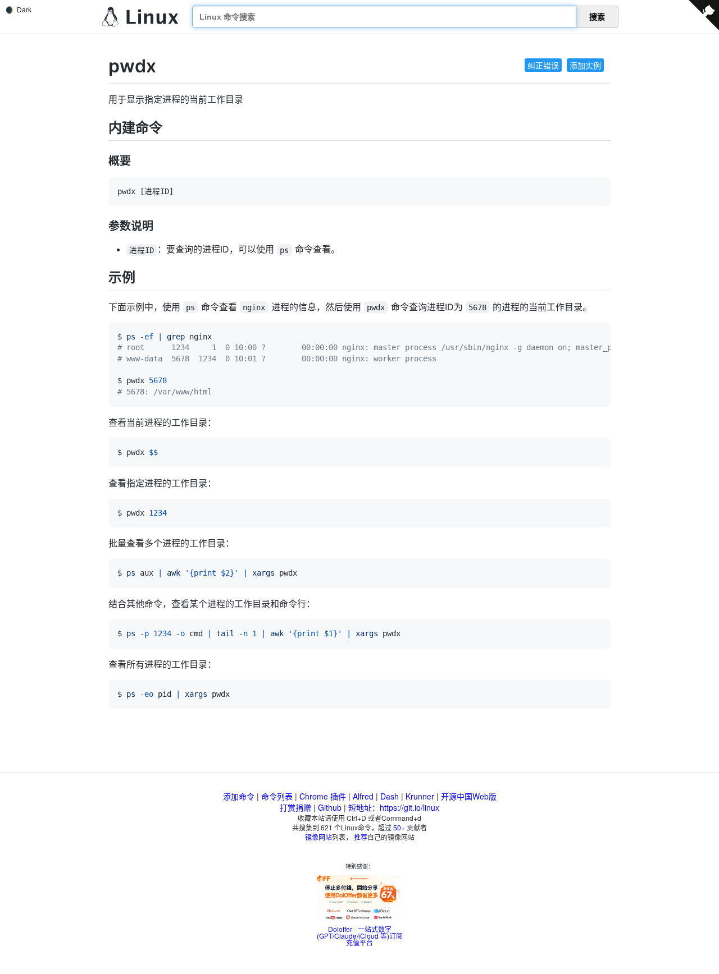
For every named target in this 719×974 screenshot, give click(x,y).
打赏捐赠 (295, 807)
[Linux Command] (140, 17)
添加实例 (585, 65)
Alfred (363, 796)
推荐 (360, 837)
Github (330, 807)
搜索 (597, 16)
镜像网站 (318, 837)
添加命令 (238, 796)
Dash (389, 796)
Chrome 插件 (322, 796)
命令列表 (277, 796)
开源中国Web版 (469, 796)
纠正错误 (543, 65)
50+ (399, 827)
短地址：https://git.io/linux (393, 807)
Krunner (420, 796)
